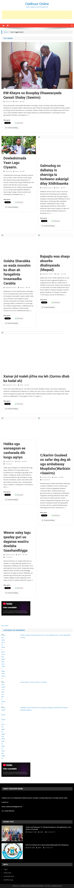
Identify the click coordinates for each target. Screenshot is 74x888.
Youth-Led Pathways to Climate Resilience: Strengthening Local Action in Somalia (48, 828)
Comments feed (9, 876)
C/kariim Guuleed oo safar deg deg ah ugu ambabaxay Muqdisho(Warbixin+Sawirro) (55, 464)
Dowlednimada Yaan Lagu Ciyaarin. (14, 162)
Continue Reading (12, 128)
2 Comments (8, 557)
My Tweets (4, 625)
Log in (6, 869)
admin (17, 101)
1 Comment (8, 464)
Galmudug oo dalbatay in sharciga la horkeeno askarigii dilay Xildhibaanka (54, 175)
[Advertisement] (37, 15)
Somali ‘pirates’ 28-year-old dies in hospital (33, 682)
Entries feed (7, 873)
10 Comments (46, 480)
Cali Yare (22, 287)
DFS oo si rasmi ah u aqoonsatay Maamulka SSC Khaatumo (47, 845)
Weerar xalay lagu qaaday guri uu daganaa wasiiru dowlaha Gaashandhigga (17, 541)
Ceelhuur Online (37, 4)
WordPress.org (8, 880)
